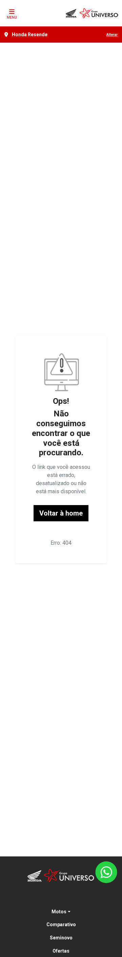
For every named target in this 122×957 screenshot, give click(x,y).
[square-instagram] (69, 897)
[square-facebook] (53, 897)
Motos (59, 911)
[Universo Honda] (92, 13)
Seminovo (61, 937)
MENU (12, 17)
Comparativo (61, 924)
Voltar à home (61, 513)
